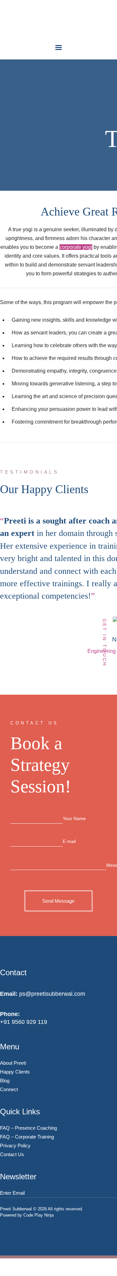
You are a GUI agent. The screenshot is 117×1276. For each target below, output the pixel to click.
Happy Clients (15, 1071)
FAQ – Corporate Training (27, 1136)
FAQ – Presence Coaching (28, 1128)
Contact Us (12, 1154)
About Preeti (13, 1063)
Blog (4, 1080)
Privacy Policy (15, 1145)
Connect (9, 1089)
